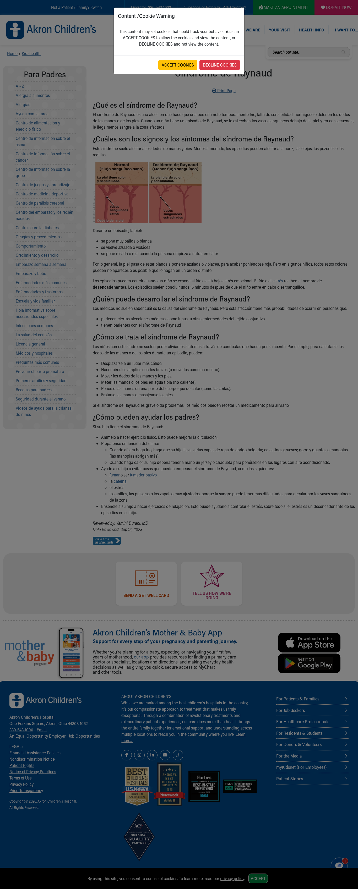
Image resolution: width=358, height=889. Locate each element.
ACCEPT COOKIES (178, 65)
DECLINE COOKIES (220, 65)
